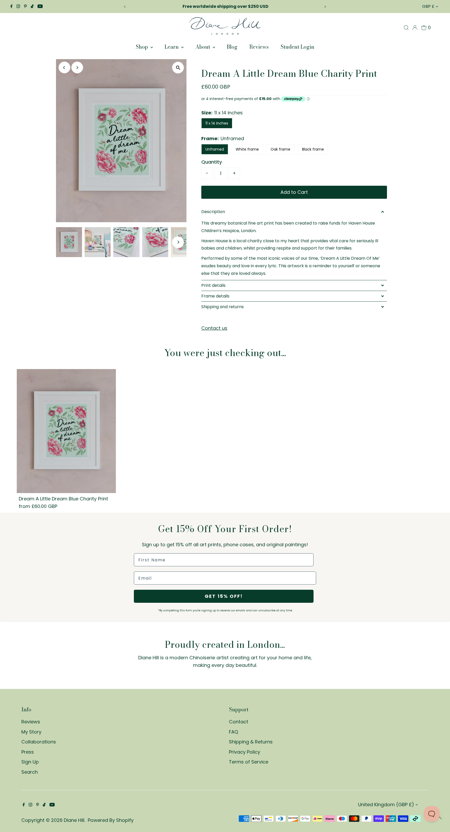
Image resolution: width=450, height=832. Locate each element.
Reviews (259, 47)
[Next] (325, 7)
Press (27, 752)
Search (29, 772)
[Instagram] (18, 6)
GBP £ (428, 6)
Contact (238, 721)
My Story (31, 732)
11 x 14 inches (216, 123)
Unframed (214, 149)
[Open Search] (406, 27)
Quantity (211, 162)
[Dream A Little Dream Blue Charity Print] (66, 431)
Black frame (313, 149)
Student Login (297, 47)
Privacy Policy (244, 752)
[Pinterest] (25, 6)
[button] (294, 212)
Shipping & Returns (251, 741)
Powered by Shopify (111, 820)
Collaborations (38, 741)
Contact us (214, 328)
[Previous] (125, 7)
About (203, 47)
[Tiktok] (32, 6)
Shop (142, 47)
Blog (232, 47)
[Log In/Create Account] (415, 27)
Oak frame (280, 149)
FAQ (233, 732)
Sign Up (30, 762)
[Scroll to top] (439, 817)
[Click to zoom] (178, 67)
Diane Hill (74, 820)
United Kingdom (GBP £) (386, 804)
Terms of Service (248, 762)
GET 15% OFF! (224, 596)
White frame (247, 149)
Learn (172, 47)
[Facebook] (11, 6)
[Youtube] (40, 6)
